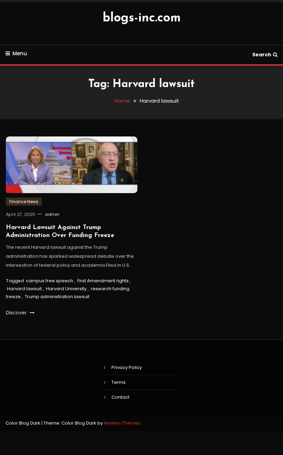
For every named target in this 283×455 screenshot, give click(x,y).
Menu (19, 53)
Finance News (23, 202)
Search (261, 54)
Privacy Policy (126, 367)
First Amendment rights (103, 280)
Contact (120, 397)
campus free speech (49, 280)
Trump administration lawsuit (57, 296)
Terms (118, 382)
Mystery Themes (122, 423)
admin (52, 214)
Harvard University (66, 288)
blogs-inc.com (142, 18)
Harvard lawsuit (24, 288)
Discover (17, 312)
